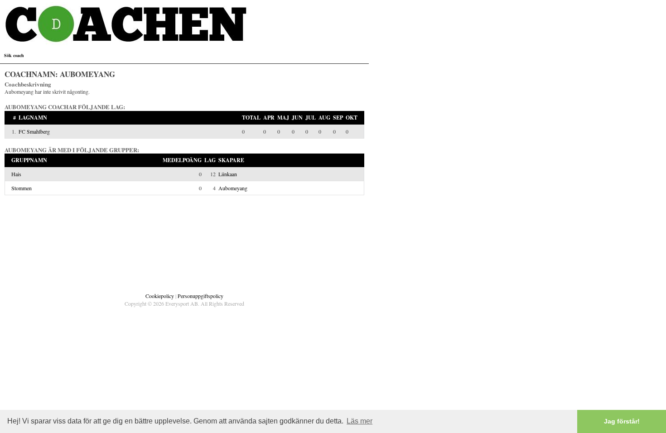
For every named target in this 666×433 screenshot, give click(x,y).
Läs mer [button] (359, 421)
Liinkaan (227, 174)
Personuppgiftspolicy (200, 295)
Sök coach (14, 55)
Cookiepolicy (159, 295)
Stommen (21, 188)
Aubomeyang (232, 188)
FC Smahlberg (34, 131)
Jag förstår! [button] (622, 421)
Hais (16, 174)
